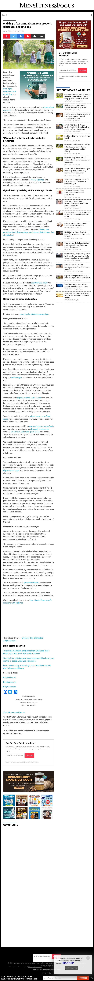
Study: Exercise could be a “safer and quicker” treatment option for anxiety (76, 295)
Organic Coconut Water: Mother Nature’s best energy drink (75, 224)
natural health (38, 720)
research (29, 722)
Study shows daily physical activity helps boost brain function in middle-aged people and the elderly (77, 148)
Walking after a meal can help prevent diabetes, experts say (75, 106)
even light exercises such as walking (9, 91)
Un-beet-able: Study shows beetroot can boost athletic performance (74, 193)
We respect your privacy (35, 967)
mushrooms (44, 429)
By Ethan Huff (76, 131)
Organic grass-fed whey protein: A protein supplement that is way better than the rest (76, 245)
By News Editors (77, 238)
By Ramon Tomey (78, 271)
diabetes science (16, 720)
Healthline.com (9, 682)
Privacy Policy (47, 973)
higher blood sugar (11, 470)
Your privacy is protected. (13, 762)
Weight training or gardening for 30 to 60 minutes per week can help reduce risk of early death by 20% (77, 256)
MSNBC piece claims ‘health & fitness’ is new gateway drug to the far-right (77, 234)
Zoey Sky (20, 31)
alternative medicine (25, 717)
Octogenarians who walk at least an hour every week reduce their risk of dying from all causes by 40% (77, 96)
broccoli (34, 429)
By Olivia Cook (77, 228)
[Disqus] (28, 857)
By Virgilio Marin (77, 289)
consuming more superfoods (41, 426)
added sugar (16, 377)
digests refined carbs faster (29, 398)
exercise (27, 720)
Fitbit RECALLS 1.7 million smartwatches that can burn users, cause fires (77, 267)
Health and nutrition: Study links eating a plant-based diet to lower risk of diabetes (28, 232)
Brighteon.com (9, 687)
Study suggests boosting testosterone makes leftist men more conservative (76, 203)
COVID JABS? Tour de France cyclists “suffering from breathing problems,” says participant (76, 127)
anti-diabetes (41, 717)
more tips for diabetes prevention (33, 314)
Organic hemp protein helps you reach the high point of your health (77, 277)
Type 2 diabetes (37, 180)
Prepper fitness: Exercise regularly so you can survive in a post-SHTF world (77, 214)
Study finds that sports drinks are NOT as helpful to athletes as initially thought (76, 182)
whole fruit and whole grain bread (25, 432)
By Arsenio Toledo (78, 101)
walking (6, 725)
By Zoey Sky (76, 110)
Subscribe (83, 978)
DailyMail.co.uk (9, 677)
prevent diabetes (31, 583)
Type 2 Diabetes (41, 722)
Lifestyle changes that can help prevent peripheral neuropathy (76, 286)
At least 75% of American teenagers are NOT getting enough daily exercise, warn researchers (77, 171)
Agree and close (71, 968)
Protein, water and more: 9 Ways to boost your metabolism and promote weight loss (77, 116)
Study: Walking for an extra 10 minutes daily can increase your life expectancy (77, 160)
